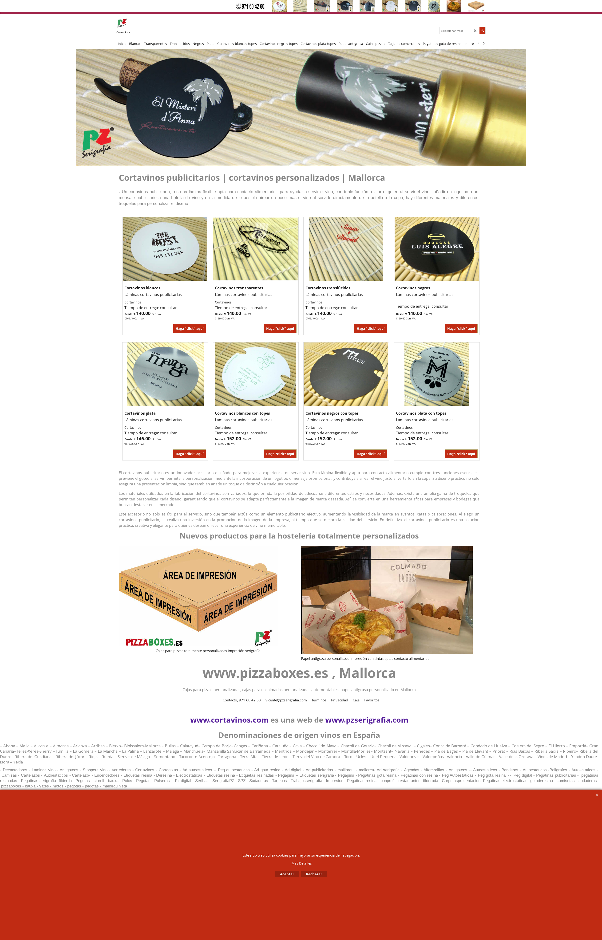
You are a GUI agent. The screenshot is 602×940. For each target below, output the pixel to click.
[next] (483, 43)
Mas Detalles (302, 863)
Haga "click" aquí (189, 328)
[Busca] (482, 30)
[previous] (479, 43)
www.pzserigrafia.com (366, 720)
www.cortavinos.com (229, 720)
